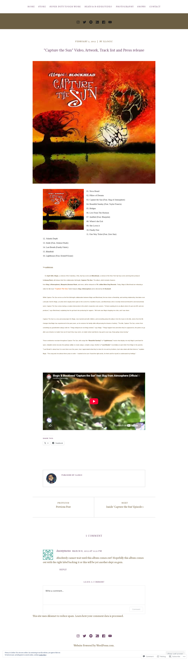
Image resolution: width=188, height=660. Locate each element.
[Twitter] (84, 22)
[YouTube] (110, 22)
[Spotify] (91, 22)
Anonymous (63, 551)
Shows (141, 6)
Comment (136, 609)
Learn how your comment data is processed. (99, 616)
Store (42, 6)
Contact (155, 6)
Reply (63, 569)
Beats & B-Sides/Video (98, 6)
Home (31, 6)
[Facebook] (104, 22)
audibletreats (49, 267)
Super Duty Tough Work (65, 6)
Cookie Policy (42, 655)
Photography (125, 6)
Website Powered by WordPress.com (94, 645)
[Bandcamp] (97, 22)
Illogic (108, 41)
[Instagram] (78, 22)
